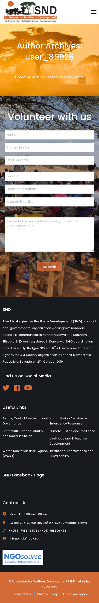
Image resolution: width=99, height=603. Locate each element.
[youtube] (28, 387)
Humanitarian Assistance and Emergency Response (71, 421)
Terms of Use (22, 594)
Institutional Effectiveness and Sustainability (71, 453)
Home (20, 77)
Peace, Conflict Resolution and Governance (25, 421)
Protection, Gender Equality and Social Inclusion (23, 433)
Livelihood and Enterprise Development (68, 441)
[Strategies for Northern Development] (30, 11)
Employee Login (75, 594)
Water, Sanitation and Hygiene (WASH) (25, 453)
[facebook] (17, 387)
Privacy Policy (47, 594)
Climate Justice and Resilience (72, 431)
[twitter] (6, 387)
